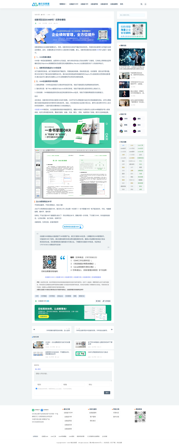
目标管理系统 (55, 242)
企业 (140, 154)
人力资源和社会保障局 (93, 436)
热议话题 (119, 442)
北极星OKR (84, 4)
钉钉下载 (112, 442)
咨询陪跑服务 (96, 277)
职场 (140, 186)
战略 (132, 170)
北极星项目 (94, 4)
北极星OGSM (73, 4)
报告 (132, 173)
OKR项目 (52, 296)
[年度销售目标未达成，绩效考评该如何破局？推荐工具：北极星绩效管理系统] (124, 75)
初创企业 (60, 296)
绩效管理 (140, 183)
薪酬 (123, 189)
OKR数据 (44, 296)
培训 (140, 164)
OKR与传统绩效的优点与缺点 (98, 352)
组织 (123, 183)
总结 (123, 170)
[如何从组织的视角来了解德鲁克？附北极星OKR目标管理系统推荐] (124, 102)
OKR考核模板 (62, 436)
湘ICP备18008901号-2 (96, 442)
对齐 (132, 167)
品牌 (123, 164)
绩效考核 (123, 186)
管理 (75, 296)
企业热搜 (104, 436)
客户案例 (93, 417)
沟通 (140, 173)
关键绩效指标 (140, 158)
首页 (44, 14)
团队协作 (131, 164)
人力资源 (131, 154)
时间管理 (68, 296)
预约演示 (93, 421)
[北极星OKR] (36, 23)
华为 (140, 161)
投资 (123, 173)
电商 (123, 177)
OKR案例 (71, 436)
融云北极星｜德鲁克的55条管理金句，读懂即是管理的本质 (137, 93)
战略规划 (140, 170)
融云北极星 (53, 236)
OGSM (47, 347)
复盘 (123, 167)
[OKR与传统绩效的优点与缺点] (81, 353)
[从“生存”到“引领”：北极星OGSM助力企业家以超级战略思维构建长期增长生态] (132, 57)
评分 (132, 189)
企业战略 (123, 158)
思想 (140, 167)
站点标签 (106, 442)
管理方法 (81, 296)
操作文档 (116, 417)
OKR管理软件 (99, 236)
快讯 (121, 4)
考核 (132, 186)
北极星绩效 (114, 4)
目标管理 (140, 177)
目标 (132, 177)
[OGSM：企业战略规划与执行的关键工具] (38, 344)
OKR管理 (123, 151)
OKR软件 (131, 151)
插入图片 (38, 369)
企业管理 (131, 158)
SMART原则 (140, 152)
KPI (123, 145)
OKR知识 (140, 148)
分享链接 (107, 301)
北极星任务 (104, 4)
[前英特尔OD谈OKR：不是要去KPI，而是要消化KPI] (38, 353)
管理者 (140, 180)
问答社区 (116, 412)
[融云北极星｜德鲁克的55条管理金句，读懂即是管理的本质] (124, 93)
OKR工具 (140, 145)
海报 (98, 301)
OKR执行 (123, 148)
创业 (123, 161)
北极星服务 (92, 412)
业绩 (123, 154)
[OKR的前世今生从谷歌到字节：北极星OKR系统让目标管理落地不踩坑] (124, 84)
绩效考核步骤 (80, 436)
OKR (48, 14)
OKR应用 (82, 236)
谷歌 (140, 189)
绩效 (132, 183)
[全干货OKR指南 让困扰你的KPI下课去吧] (81, 344)
